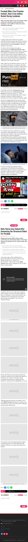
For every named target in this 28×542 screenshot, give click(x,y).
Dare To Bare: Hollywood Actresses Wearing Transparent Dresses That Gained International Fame (14, 246)
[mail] (26, 6)
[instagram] (23, 6)
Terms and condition (5, 529)
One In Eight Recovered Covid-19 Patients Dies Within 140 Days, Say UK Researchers (15, 32)
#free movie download (7, 5)
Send (23, 220)
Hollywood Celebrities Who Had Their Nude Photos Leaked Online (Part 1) (14, 253)
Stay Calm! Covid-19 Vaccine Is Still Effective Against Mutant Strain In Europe (14, 36)
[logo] (4, 2)
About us (3, 527)
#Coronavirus (17, 205)
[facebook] (18, 6)
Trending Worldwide (9, 8)
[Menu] (22, 2)
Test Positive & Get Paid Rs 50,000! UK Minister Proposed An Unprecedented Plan (13, 29)
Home (2, 8)
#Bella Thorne (11, 491)
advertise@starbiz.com (7, 523)
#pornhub (10, 205)
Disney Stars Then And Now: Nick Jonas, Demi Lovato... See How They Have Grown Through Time (14, 250)
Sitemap (2, 531)
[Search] (25, 2)
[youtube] (21, 6)
